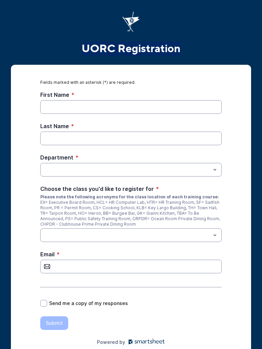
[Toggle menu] (215, 169)
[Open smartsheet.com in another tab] (145, 342)
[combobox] (131, 170)
